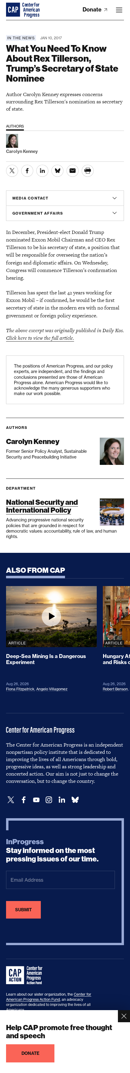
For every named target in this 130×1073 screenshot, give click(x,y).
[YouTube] (36, 800)
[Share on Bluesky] (57, 171)
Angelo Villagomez (51, 689)
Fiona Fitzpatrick (20, 689)
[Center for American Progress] (13, 10)
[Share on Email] (73, 171)
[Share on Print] (88, 171)
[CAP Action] (26, 975)
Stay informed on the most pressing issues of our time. (52, 851)
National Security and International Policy (42, 506)
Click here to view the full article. (40, 338)
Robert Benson (115, 689)
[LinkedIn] (62, 800)
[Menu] (119, 10)
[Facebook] (23, 800)
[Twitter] (11, 800)
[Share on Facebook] (27, 171)
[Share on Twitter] (12, 171)
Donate (93, 9)
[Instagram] (49, 800)
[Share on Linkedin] (42, 171)
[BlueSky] (75, 800)
